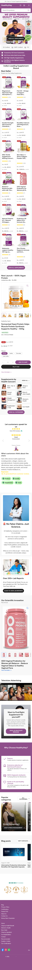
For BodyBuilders (6, 934)
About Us (3, 913)
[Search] (28, 10)
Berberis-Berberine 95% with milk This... (7, 188)
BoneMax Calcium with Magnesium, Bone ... (23, 124)
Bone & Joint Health (26, 393)
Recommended (5, 939)
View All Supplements (16, 268)
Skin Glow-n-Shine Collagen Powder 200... (22, 156)
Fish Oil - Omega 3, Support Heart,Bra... (23, 92)
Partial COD (4, 911)
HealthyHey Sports (6, 321)
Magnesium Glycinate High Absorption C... (7, 92)
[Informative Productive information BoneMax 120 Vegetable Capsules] (13, 852)
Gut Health (26, 407)
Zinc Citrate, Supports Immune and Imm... (23, 250)
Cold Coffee (6, 356)
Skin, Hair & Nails (11, 386)
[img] (16, 429)
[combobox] (16, 10)
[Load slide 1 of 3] (14, 43)
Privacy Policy (5, 907)
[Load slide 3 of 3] (18, 43)
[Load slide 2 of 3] (16, 43)
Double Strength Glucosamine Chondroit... (7, 124)
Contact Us (4, 916)
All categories (23, 798)
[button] (3, 441)
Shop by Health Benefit (7, 925)
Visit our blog (23, 841)
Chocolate (18, 353)
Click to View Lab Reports (13, 591)
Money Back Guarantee (8, 918)
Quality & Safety (5, 941)
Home (3, 923)
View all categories (16, 412)
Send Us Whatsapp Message (16, 731)
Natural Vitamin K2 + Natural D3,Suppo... (7, 220)
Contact (3, 936)
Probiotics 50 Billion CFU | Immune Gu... (21, 220)
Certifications (5, 909)
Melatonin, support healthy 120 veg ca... (7, 250)
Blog (2, 905)
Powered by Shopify (21, 956)
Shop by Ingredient (6, 932)
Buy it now (16, 367)
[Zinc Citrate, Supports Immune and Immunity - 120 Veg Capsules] (23, 240)
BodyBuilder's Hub (11, 406)
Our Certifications (6, 943)
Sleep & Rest (25, 386)
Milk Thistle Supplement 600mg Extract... (8, 156)
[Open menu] (29, 5)
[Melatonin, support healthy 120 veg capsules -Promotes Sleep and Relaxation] (8, 240)
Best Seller (4, 930)
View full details (5, 372)
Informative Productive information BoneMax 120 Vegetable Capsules (13, 866)
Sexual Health (9, 393)
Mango (4, 353)
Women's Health (25, 400)
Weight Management (11, 399)
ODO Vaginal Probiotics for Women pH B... (22, 188)
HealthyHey (13, 956)
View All (25, 380)
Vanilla (11, 353)
